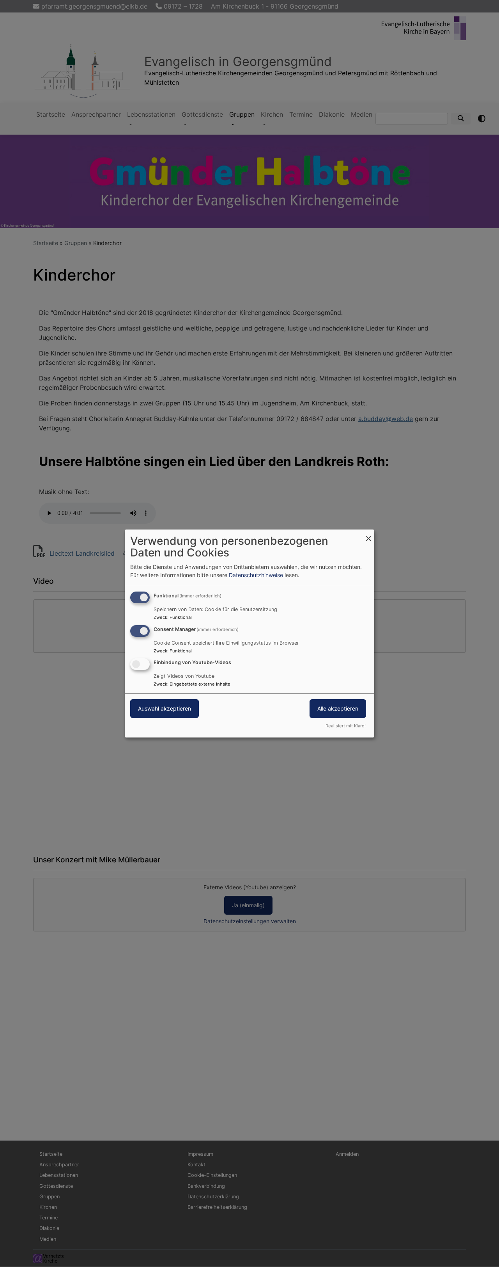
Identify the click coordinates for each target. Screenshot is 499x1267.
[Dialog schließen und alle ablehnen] (368, 534)
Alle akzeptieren (337, 708)
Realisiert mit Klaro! (346, 726)
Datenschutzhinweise (256, 575)
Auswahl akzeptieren (164, 708)
